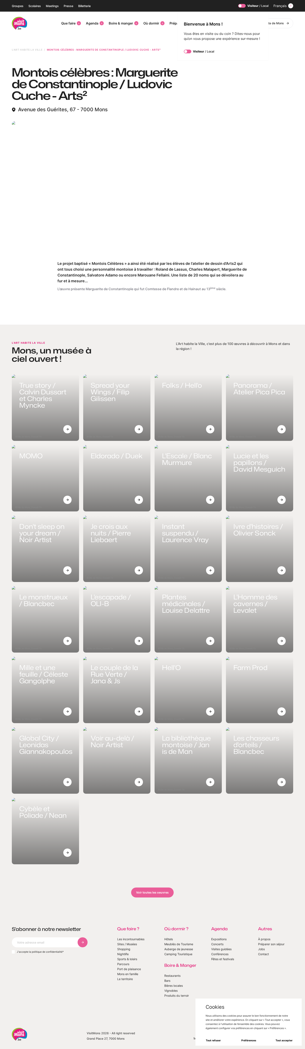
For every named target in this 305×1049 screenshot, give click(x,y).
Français (280, 6)
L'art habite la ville (27, 49)
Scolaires (34, 6)
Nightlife (123, 954)
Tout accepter (284, 1040)
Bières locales (173, 985)
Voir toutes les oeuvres (152, 892)
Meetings (52, 6)
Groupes (17, 6)
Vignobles (171, 990)
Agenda (92, 23)
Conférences (219, 954)
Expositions (219, 939)
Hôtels (168, 939)
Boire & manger (121, 23)
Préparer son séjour (271, 944)
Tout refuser (213, 1040)
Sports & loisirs (127, 959)
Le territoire (125, 979)
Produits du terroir (176, 995)
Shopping (123, 949)
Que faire (68, 23)
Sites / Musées (127, 944)
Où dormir (151, 23)
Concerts (217, 944)
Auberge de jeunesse (178, 949)
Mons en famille (127, 974)
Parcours (123, 964)
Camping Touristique (178, 954)
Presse (68, 6)
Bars (167, 980)
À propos (264, 939)
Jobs (261, 949)
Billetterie (84, 6)
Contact (263, 954)
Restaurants (172, 975)
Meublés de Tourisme (178, 944)
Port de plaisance (129, 969)
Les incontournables (130, 939)
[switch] (242, 6)
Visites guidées (221, 949)
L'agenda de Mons (271, 23)
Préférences (248, 1040)
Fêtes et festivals (222, 959)
